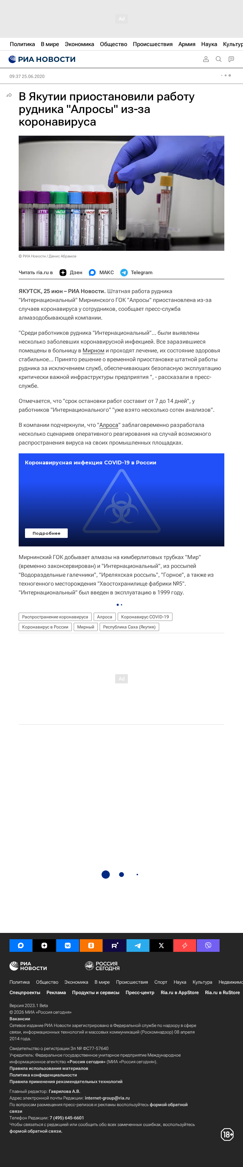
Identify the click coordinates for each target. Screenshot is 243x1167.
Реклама (56, 992)
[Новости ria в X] (161, 945)
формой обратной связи (35, 1131)
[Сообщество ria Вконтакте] (67, 945)
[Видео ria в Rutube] (114, 945)
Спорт (160, 982)
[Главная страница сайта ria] (41, 59)
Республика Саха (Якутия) (129, 626)
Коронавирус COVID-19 (145, 616)
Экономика (76, 982)
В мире (102, 982)
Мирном (93, 350)
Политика (19, 982)
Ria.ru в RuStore (222, 992)
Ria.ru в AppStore (180, 992)
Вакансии (19, 1018)
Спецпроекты (24, 992)
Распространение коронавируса (55, 616)
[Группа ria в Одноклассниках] (91, 945)
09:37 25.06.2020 (27, 76)
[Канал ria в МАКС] (20, 945)
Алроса (108, 424)
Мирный (85, 626)
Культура (202, 982)
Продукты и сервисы (95, 992)
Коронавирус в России (45, 626)
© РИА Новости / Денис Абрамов (48, 256)
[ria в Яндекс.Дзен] (44, 945)
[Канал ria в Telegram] (138, 945)
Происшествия (132, 982)
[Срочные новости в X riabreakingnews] (184, 945)
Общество (47, 982)
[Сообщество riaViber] (208, 945)
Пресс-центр (140, 992)
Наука (180, 982)
